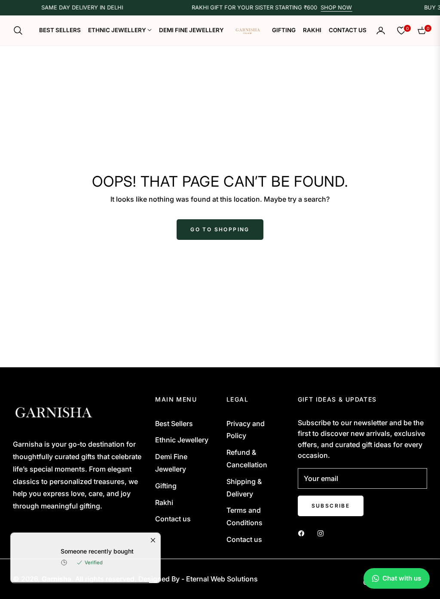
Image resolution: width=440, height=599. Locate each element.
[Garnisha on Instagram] (322, 532)
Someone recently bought (97, 557)
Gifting (166, 485)
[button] (20, 30)
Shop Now (330, 7)
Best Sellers (174, 423)
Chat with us (401, 578)
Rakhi (164, 502)
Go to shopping (220, 229)
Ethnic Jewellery (181, 440)
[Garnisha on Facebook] (303, 532)
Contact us (173, 518)
